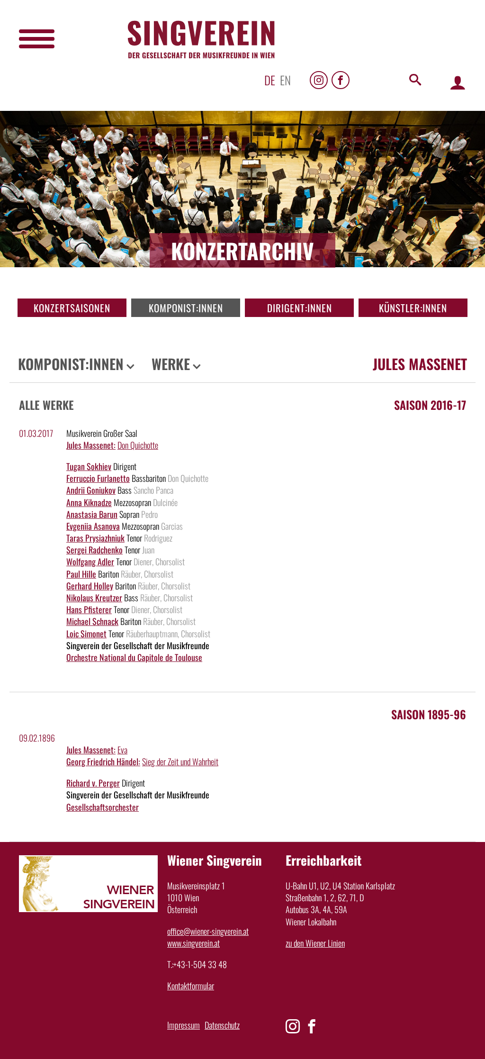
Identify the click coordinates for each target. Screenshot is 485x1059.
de (269, 80)
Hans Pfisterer (89, 609)
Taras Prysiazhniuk (95, 538)
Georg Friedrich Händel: (103, 761)
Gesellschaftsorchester (102, 807)
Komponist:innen (186, 307)
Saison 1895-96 (428, 714)
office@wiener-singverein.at (208, 931)
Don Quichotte (137, 445)
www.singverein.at (193, 943)
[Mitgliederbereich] (457, 82)
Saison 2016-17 (430, 404)
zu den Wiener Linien (315, 943)
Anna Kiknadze (89, 502)
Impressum (183, 1025)
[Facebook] (341, 80)
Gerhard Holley (89, 585)
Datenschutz (222, 1025)
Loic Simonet (86, 633)
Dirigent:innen (299, 307)
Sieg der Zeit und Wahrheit (180, 761)
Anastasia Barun (91, 514)
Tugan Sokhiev (88, 466)
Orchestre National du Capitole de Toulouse (134, 657)
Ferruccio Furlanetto (98, 478)
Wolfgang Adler (90, 561)
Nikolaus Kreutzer (94, 597)
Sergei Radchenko (94, 549)
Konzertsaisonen (72, 307)
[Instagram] (319, 80)
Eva (122, 749)
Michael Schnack (92, 621)
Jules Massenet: (91, 445)
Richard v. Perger (93, 783)
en (285, 80)
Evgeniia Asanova (93, 526)
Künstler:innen (413, 307)
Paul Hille (81, 574)
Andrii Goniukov (91, 490)
